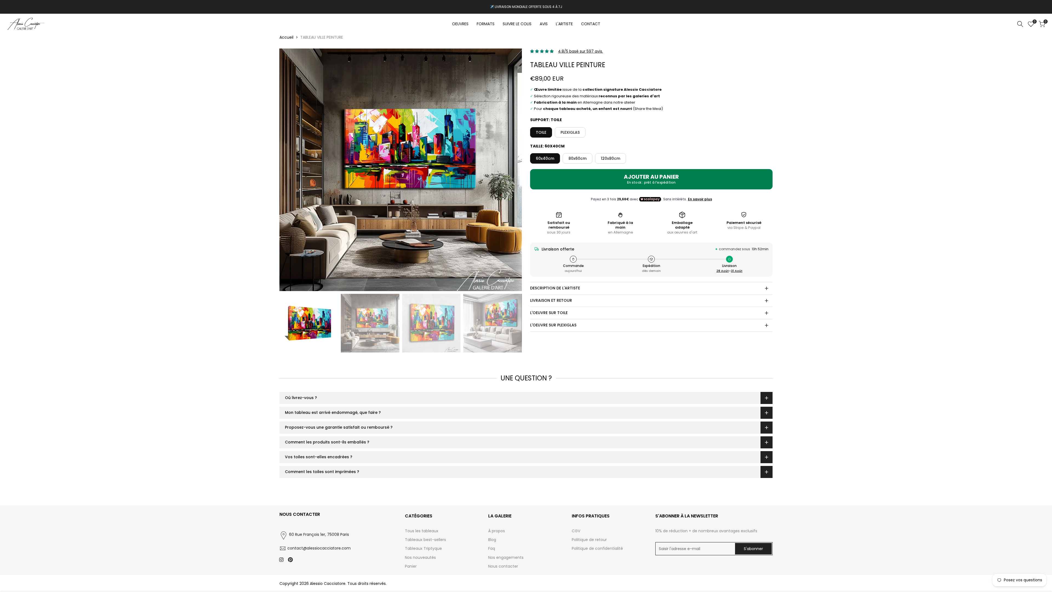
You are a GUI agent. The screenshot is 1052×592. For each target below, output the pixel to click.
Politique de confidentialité (597, 548)
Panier (411, 566)
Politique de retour (589, 539)
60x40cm (545, 158)
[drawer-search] (1020, 24)
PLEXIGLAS (570, 132)
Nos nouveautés (420, 557)
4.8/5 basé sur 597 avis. (580, 51)
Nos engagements (506, 557)
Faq (491, 548)
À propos (496, 531)
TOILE (541, 132)
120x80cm (610, 158)
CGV (576, 531)
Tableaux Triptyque (423, 548)
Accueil (286, 37)
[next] (510, 169)
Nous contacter (503, 566)
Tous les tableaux (421, 531)
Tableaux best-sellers (425, 539)
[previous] (290, 169)
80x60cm (577, 158)
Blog (492, 539)
